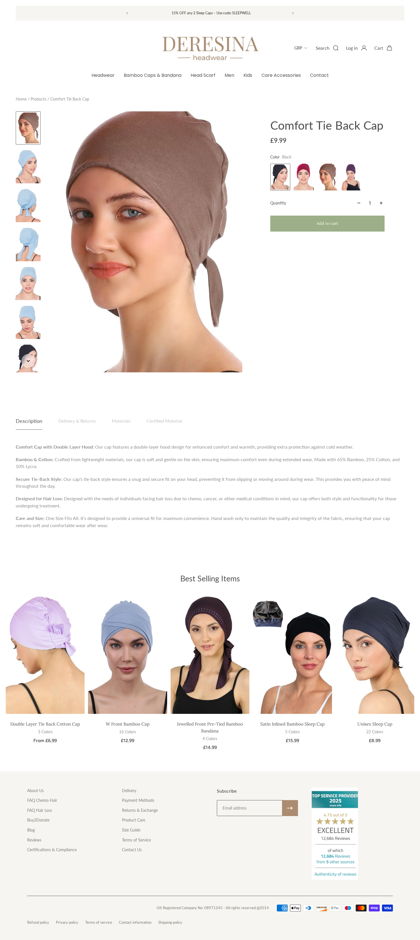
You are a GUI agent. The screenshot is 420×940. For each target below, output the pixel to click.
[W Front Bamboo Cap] (127, 654)
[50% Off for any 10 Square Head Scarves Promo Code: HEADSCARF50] (206, 13)
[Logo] (210, 48)
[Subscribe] (290, 808)
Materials (121, 420)
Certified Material (164, 420)
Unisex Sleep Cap (374, 723)
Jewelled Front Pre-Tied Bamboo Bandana (210, 727)
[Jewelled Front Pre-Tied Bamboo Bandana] (210, 654)
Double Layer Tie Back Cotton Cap (45, 723)
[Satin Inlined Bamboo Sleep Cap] (292, 654)
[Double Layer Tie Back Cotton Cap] (45, 654)
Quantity (278, 202)
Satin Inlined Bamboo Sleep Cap (292, 723)
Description (29, 421)
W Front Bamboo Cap (127, 723)
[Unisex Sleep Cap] (374, 654)
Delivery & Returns (77, 420)
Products (39, 99)
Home (22, 99)
